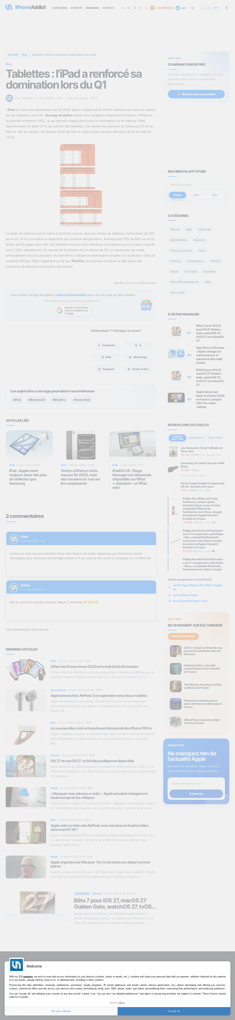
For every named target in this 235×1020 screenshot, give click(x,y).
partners (28, 976)
